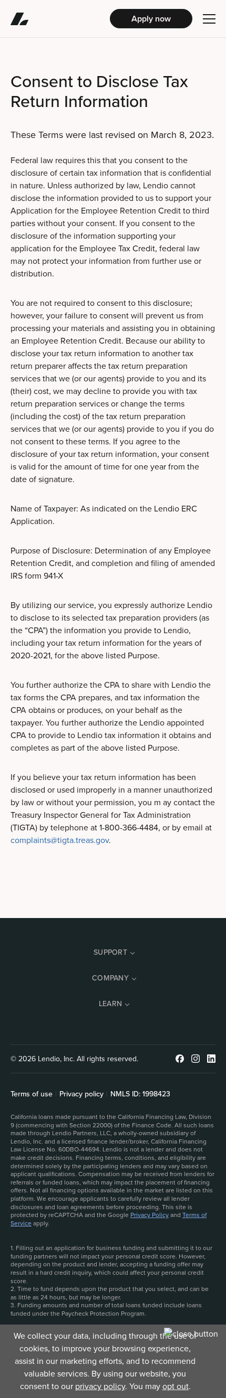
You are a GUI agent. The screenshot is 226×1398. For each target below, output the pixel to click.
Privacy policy (81, 1094)
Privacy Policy (149, 1215)
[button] (209, 18)
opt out (175, 1386)
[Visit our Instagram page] (195, 1058)
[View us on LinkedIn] (211, 1058)
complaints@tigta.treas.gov (60, 840)
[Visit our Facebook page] (180, 1058)
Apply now (151, 19)
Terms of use (32, 1094)
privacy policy (100, 1386)
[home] (60, 19)
